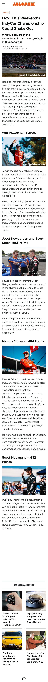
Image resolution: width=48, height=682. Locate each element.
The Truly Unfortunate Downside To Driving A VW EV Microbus (11, 659)
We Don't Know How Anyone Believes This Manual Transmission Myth (12, 619)
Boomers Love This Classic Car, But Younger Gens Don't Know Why (36, 657)
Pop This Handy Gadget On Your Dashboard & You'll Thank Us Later (36, 617)
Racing (5, 12)
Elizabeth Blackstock (13, 46)
